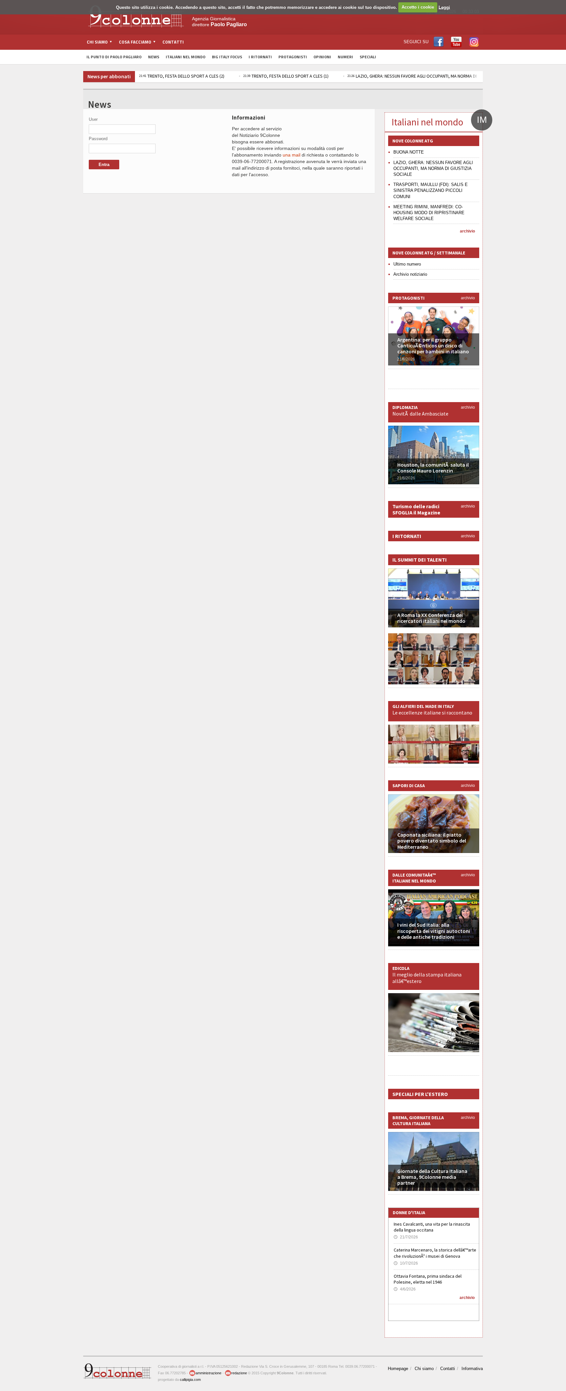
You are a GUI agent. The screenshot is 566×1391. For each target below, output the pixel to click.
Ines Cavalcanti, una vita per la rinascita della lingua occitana (432, 1227)
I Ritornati (260, 57)
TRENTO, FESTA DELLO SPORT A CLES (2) (181, 76)
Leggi (444, 7)
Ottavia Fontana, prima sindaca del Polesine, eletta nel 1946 (428, 1279)
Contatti (173, 42)
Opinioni (322, 57)
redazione (239, 1373)
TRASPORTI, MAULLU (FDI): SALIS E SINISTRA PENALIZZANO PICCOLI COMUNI (430, 190)
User (93, 119)
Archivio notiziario (410, 274)
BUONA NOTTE (408, 152)
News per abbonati (109, 76)
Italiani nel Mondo (185, 57)
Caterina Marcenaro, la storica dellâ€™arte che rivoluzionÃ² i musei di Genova (435, 1253)
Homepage (398, 1368)
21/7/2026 (406, 1237)
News (153, 57)
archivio (467, 231)
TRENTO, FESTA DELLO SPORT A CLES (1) (286, 76)
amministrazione (208, 1373)
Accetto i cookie (418, 7)
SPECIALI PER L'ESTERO (420, 1094)
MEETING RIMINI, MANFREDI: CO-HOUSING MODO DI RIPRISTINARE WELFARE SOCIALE (428, 212)
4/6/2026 (405, 1289)
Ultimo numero (407, 264)
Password (98, 138)
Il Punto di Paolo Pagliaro (114, 57)
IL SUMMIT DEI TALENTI (419, 559)
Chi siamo (424, 1368)
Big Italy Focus (227, 57)
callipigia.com (190, 1380)
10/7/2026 (406, 1263)
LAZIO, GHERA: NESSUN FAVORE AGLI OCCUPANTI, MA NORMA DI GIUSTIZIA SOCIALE (431, 76)
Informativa (472, 1368)
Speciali (368, 57)
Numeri (345, 57)
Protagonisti (292, 57)
